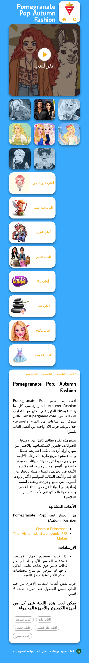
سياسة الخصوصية (24, 651)
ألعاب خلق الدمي (47, 627)
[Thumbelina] (69, 134)
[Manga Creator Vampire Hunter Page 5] (20, 158)
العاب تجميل (46, 374)
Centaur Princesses (51, 528)
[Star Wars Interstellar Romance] (44, 109)
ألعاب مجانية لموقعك (63, 651)
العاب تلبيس (32, 374)
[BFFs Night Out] (44, 134)
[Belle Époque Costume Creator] (44, 158)
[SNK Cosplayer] (20, 109)
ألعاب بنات (60, 374)
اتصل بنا (43, 651)
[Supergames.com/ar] (64, 19)
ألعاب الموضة (23, 619)
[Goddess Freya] (20, 134)
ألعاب (71, 374)
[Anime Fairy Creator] (69, 109)
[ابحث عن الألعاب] (75, 19)
